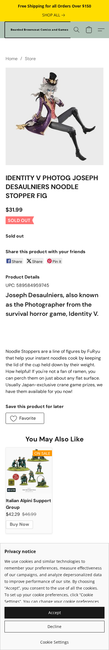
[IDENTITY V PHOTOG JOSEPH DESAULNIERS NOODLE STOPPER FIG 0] (54, 116)
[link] (54, 15)
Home (12, 59)
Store (30, 59)
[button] (39, 29)
